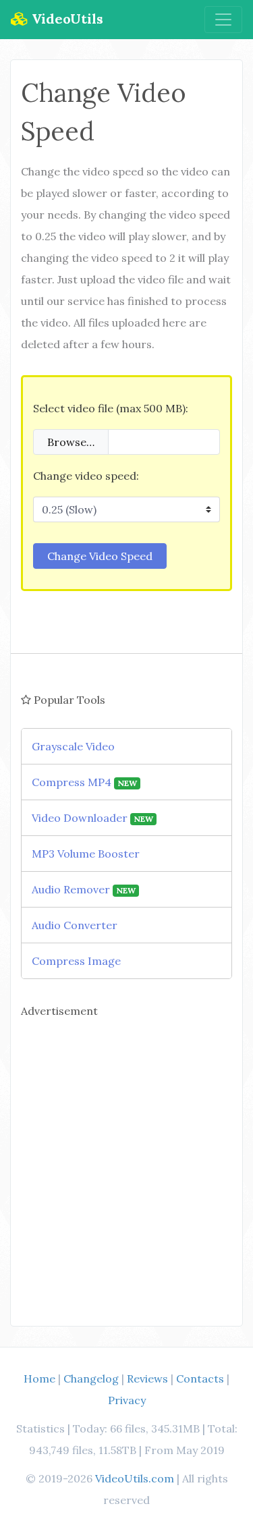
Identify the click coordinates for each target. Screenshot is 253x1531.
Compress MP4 (84, 782)
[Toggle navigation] (223, 19)
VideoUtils (65, 18)
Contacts (200, 1378)
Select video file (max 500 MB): (110, 408)
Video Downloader (92, 818)
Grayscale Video (73, 746)
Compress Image (76, 961)
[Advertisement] (126, 1165)
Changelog (91, 1378)
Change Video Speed (99, 556)
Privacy (127, 1400)
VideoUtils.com (134, 1478)
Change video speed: (86, 475)
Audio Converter (74, 925)
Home (39, 1378)
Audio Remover (84, 889)
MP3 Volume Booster (86, 853)
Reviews (147, 1378)
